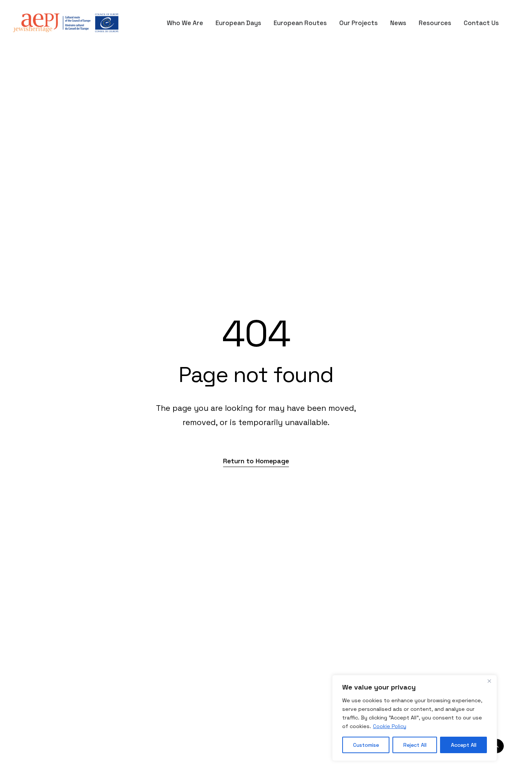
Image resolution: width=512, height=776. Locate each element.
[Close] (489, 681)
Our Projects (358, 23)
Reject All (415, 745)
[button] (256, 461)
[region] (414, 718)
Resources (435, 23)
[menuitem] (187, 23)
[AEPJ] (65, 22)
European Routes (300, 23)
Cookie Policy (389, 726)
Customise (366, 745)
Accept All (463, 745)
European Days (238, 23)
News (398, 23)
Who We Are (185, 23)
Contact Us (481, 23)
